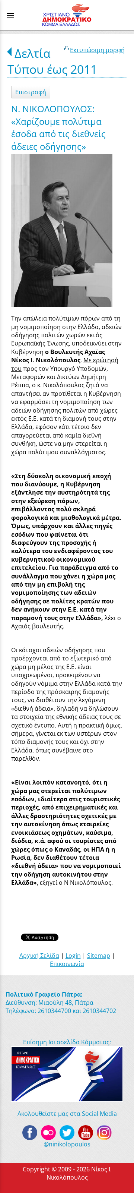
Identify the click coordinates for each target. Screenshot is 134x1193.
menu (10, 15)
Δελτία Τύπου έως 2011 (52, 61)
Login (73, 955)
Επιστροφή (30, 92)
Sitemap (98, 955)
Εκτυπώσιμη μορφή (97, 50)
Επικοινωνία (67, 964)
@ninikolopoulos (67, 1144)
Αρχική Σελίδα (39, 955)
